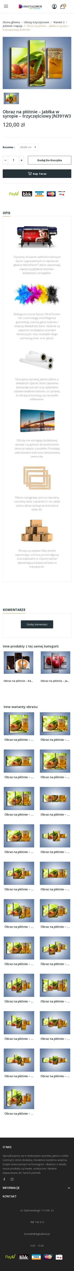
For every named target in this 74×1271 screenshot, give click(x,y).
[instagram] (12, 1179)
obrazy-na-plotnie (42, 593)
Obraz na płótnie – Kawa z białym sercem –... (18, 681)
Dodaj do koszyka (49, 160)
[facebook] (4, 1179)
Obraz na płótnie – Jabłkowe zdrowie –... (55, 681)
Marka (26, 593)
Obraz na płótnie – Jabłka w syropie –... (18, 740)
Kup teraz (40, 173)
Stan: (33, 604)
